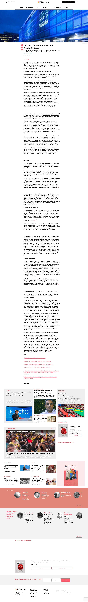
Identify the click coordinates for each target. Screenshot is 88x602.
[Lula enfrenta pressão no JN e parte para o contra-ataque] (25, 468)
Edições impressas (33, 592)
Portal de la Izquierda (47, 594)
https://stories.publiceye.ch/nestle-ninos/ (35, 358)
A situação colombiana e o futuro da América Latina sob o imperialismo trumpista (48, 520)
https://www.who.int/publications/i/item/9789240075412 (39, 364)
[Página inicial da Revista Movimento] (43, 3)
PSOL (38, 7)
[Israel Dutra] (76, 495)
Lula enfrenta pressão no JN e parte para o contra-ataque (26, 497)
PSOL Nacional (45, 590)
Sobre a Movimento (33, 590)
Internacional (30, 7)
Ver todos (79, 505)
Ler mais (76, 435)
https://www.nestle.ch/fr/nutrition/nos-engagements (38, 361)
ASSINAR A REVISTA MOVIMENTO (68, 2)
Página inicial (32, 589)
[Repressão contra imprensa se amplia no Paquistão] (45, 406)
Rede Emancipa (46, 593)
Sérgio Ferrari (28, 53)
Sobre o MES (45, 589)
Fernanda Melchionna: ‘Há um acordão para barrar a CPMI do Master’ (69, 521)
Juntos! (44, 592)
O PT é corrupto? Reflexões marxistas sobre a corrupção (29, 520)
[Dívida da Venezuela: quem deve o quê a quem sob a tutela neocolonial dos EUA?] (51, 481)
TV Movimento (10, 428)
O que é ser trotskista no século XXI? (66, 495)
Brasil (21, 7)
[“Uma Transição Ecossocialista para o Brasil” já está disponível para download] (51, 419)
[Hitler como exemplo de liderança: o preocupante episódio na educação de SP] (25, 481)
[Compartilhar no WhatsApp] (22, 50)
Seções (66, 7)
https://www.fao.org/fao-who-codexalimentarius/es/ (38, 368)
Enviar (65, 580)
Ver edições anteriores (62, 568)
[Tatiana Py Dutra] (17, 496)
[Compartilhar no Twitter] (22, 47)
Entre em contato (33, 596)
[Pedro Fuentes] (57, 495)
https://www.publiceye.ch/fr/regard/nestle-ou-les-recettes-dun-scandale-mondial (40, 377)
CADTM (27, 59)
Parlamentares (46, 7)
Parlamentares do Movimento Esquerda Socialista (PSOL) (11, 515)
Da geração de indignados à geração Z (45, 497)
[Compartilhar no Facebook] (22, 45)
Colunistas (57, 7)
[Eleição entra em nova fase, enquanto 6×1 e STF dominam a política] (19, 413)
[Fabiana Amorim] (37, 495)
